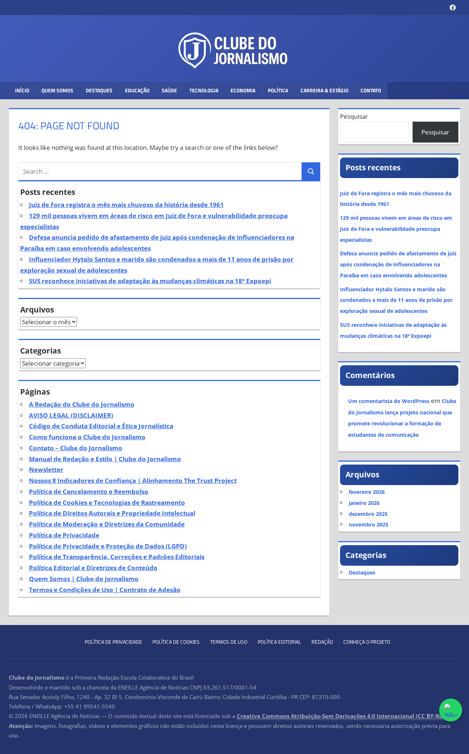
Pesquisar (354, 116)
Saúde (169, 90)
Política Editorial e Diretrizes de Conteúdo (93, 567)
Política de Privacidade (64, 535)
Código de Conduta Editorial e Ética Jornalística (101, 426)
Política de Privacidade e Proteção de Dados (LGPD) (108, 546)
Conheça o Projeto (366, 642)
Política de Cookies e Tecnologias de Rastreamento (107, 502)
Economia (242, 90)
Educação (137, 90)
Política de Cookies (176, 642)
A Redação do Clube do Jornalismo (81, 404)
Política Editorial (279, 642)
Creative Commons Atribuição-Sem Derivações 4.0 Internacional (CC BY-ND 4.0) (346, 716)
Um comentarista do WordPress (388, 401)
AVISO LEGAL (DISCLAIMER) (71, 415)
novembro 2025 (368, 524)
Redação (322, 642)
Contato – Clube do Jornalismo (75, 448)
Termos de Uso (228, 642)
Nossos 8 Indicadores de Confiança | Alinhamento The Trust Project (133, 480)
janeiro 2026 (364, 502)
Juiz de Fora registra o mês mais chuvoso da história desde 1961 (126, 204)
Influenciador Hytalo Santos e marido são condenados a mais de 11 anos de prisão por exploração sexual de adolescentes (396, 300)
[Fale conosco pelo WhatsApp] (451, 710)
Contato (371, 90)
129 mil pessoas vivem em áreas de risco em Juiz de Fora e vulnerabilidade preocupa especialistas (396, 228)
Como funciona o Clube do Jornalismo (87, 437)
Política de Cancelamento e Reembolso (88, 491)
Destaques (99, 90)
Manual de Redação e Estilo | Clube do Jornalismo (105, 459)
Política (278, 90)
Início (22, 90)
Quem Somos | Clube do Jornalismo (84, 578)
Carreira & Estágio (324, 90)
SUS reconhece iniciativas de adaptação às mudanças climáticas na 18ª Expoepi (150, 281)
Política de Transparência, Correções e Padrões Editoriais (116, 556)
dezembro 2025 (368, 513)
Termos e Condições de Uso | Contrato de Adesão (105, 589)
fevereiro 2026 (367, 491)
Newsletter (46, 469)
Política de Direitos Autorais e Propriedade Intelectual (112, 513)
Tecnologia (203, 90)
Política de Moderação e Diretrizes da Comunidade (107, 524)
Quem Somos (57, 90)
